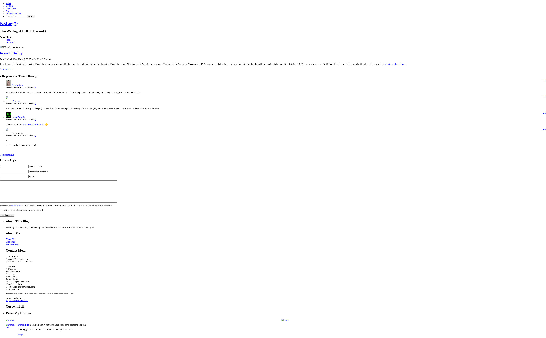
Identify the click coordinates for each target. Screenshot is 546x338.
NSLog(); (9, 23)
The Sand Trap (12, 244)
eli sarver (16, 101)
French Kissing (11, 53)
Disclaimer (10, 242)
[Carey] (285, 320)
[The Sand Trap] (10, 320)
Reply (544, 81)
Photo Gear (11, 8)
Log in (21, 334)
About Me (10, 239)
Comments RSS (7, 155)
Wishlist (9, 6)
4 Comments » (6, 69)
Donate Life (23, 325)
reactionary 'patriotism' (33, 124)
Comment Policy (13, 13)
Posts (8, 40)
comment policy (15, 205)
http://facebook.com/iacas (17, 300)
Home (8, 3)
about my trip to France (395, 64)
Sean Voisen (17, 85)
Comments (10, 42)
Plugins (9, 11)
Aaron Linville (18, 117)
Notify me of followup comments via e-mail (23, 210)
